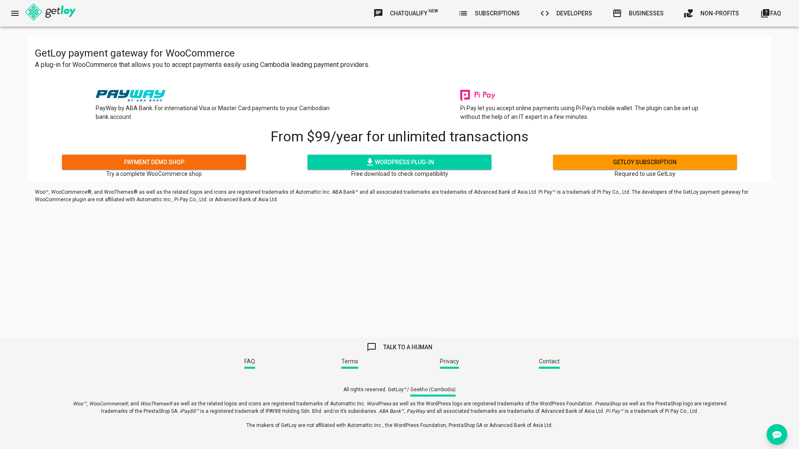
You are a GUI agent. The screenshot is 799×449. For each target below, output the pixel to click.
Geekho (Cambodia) (433, 389)
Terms (349, 361)
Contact (549, 361)
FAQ (249, 361)
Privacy (449, 361)
